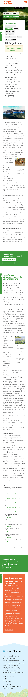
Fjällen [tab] (5, 564)
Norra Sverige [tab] (12, 564)
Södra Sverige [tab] (6, 567)
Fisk (13, 31)
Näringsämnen (9, 28)
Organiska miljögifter (11, 37)
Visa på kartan (11, 493)
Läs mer (18, 493)
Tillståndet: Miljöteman (9, 13)
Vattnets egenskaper (10, 26)
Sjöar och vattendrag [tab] (8, 259)
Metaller (19, 37)
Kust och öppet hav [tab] (8, 263)
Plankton (16, 28)
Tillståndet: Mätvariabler (10, 16)
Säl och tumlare (9, 34)
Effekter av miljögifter (11, 39)
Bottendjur (8, 31)
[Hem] (7, 5)
